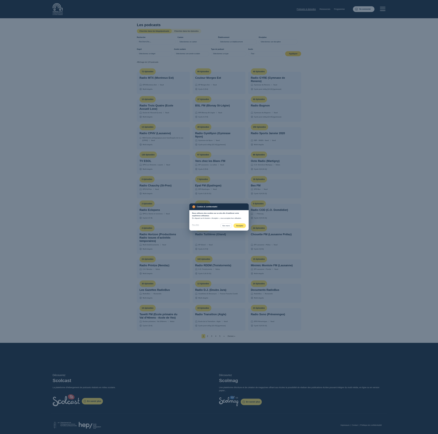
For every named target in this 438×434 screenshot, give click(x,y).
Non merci (226, 226)
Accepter (239, 226)
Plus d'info (195, 225)
